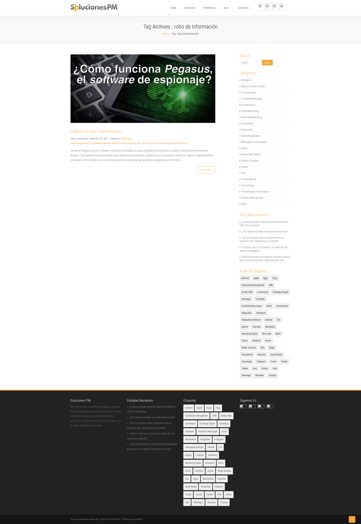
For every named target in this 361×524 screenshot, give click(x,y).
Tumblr (284, 361)
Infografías (247, 123)
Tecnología (126, 138)
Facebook (260, 299)
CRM (271, 285)
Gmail (269, 306)
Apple (256, 278)
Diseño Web (247, 292)
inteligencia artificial (251, 320)
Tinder (273, 361)
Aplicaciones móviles (253, 86)
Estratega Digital (280, 292)
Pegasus (131, 143)
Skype (272, 347)
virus (184, 143)
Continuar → (206, 169)
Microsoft (266, 333)
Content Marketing (251, 98)
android (245, 278)
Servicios (190, 8)
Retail (244, 166)
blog (275, 278)
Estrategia (246, 299)
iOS (278, 320)
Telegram (261, 361)
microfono (122, 143)
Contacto (243, 8)
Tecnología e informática (255, 191)
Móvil (244, 148)
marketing (270, 327)
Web (244, 204)
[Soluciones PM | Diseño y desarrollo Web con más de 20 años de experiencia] (94, 10)
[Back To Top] (352, 519)
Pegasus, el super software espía (96, 131)
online (245, 340)
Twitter (245, 368)
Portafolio (209, 8)
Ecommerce (248, 105)
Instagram (261, 313)
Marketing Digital (250, 136)
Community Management (253, 285)
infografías (247, 313)
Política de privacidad (132, 519)
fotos (91, 143)
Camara (74, 143)
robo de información (146, 143)
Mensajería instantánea (254, 142)
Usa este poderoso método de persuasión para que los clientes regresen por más (265, 258)
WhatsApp (246, 375)
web (275, 368)
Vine (255, 368)
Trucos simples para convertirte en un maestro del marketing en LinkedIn (262, 239)
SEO (243, 173)
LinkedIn (257, 327)
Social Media (248, 179)
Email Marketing (250, 111)
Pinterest (256, 340)
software (161, 143)
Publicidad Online (251, 154)
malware (98, 143)
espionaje (83, 143)
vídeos (178, 143)
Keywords (247, 129)
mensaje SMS (109, 143)
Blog (226, 8)
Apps (265, 278)
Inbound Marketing (251, 117)
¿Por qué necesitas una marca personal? (265, 231)
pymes (268, 340)
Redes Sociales (250, 160)
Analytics (246, 80)
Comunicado (248, 92)
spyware (171, 143)
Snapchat (261, 354)
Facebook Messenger (252, 306)
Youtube (272, 375)
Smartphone (247, 354)
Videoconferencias (252, 197)
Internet (268, 320)
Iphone (245, 327)
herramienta (282, 306)
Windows (259, 375)
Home (173, 8)
